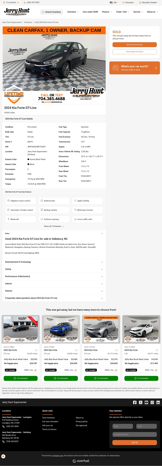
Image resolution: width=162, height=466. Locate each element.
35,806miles (72, 353)
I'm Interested (22, 378)
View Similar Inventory (134, 52)
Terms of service (49, 429)
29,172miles (112, 353)
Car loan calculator (50, 421)
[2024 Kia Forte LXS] (141, 329)
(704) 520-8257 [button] (12, 441)
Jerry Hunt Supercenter (11, 22)
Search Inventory (53, 12)
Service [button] (136, 12)
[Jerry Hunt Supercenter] (17, 12)
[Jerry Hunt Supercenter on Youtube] (145, 402)
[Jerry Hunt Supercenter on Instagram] (151, 402)
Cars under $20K (90, 12)
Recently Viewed (149, 2)
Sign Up (135, 442)
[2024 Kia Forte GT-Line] (101, 329)
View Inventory (48, 418)
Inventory (28, 22)
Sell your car (47, 425)
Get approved (81, 425)
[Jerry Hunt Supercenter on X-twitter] (140, 402)
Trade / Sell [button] (121, 12)
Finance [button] (105, 12)
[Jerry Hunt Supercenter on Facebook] (134, 402)
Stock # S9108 (89, 347)
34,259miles (32, 353)
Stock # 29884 (9, 347)
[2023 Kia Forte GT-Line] (21, 329)
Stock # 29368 (129, 347)
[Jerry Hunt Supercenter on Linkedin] (157, 402)
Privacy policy (81, 421)
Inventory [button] (71, 12)
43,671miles (153, 353)
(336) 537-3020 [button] (33, 2)
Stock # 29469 (49, 347)
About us (79, 418)
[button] (12, 2)
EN (115, 2)
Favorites (129, 2)
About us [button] (151, 12)
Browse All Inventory (135, 45)
